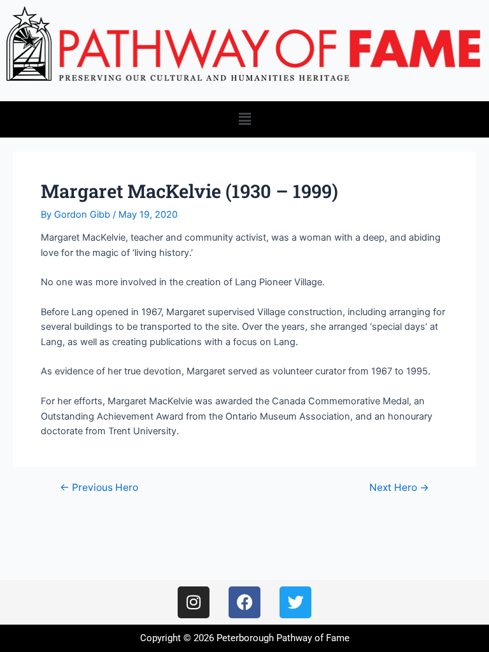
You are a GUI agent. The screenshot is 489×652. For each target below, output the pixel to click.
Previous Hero (99, 488)
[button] (244, 119)
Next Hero (399, 488)
